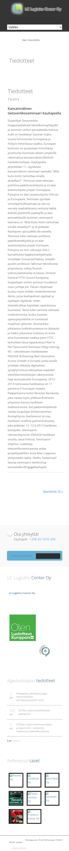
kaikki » (16, 740)
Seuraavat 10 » (53, 491)
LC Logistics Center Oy (22, 593)
